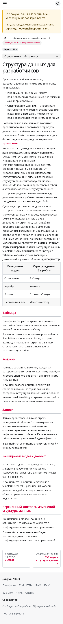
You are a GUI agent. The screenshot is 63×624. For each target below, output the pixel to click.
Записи (7, 410)
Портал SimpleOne (13, 613)
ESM (21, 585)
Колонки (8, 359)
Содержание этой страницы (21, 56)
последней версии (29, 28)
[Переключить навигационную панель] (4, 3)
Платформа (9, 585)
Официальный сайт (44, 606)
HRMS (19, 592)
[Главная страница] (5, 38)
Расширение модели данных (24, 456)
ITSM (29, 585)
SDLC (47, 585)
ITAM (38, 585)
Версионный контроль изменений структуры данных (28, 509)
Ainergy (29, 592)
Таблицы (9, 313)
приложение (10, 143)
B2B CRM (7, 592)
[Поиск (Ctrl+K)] (58, 3)
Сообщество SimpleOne (16, 606)
